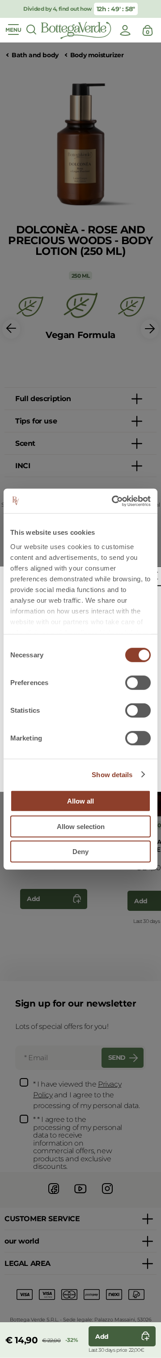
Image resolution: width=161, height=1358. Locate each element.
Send (117, 1057)
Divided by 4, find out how (57, 8)
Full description (43, 398)
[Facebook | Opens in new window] (54, 1195)
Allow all (80, 801)
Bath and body (35, 55)
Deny (80, 851)
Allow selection (81, 826)
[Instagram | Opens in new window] (107, 1195)
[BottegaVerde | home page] (76, 30)
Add (33, 899)
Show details (112, 774)
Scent (25, 443)
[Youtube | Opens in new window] (80, 1195)
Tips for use (36, 421)
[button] (11, 329)
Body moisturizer (97, 55)
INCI (22, 465)
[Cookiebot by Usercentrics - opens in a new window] (113, 501)
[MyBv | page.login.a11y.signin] (125, 30)
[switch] (138, 683)
